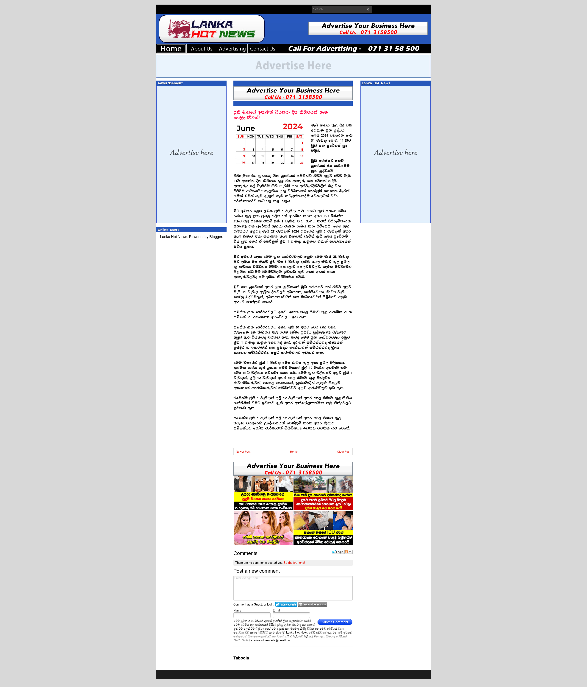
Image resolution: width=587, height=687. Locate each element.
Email (276, 610)
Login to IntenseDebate (286, 604)
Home (294, 451)
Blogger (215, 236)
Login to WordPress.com (312, 604)
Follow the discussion (348, 552)
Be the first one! (294, 562)
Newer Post (243, 451)
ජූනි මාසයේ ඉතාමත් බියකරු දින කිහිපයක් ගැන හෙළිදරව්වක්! (280, 115)
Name (237, 610)
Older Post (343, 451)
